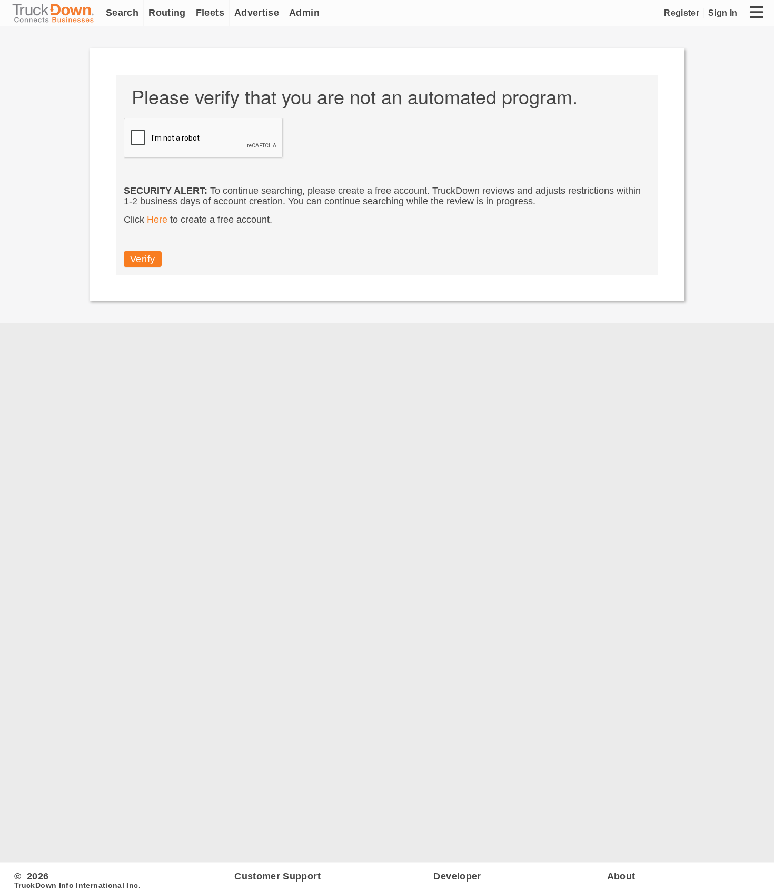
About (621, 876)
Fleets (210, 12)
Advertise (256, 12)
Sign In (722, 12)
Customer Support (277, 876)
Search (122, 12)
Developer (457, 876)
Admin (304, 12)
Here (157, 219)
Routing (167, 12)
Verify (142, 259)
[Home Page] (55, 13)
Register (681, 12)
